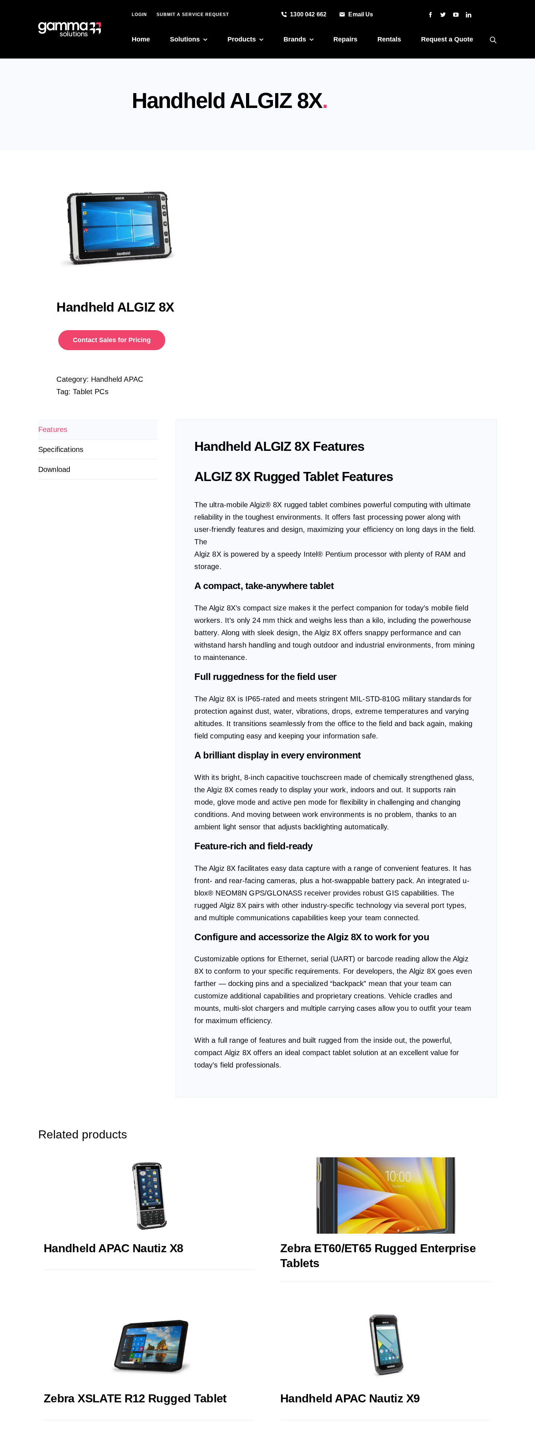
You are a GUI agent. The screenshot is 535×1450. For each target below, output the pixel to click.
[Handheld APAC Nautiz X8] (149, 1195)
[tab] (98, 430)
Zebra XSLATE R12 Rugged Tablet (135, 1398)
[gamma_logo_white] (69, 26)
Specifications (60, 449)
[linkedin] (468, 14)
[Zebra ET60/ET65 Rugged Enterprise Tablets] (386, 1195)
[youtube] (456, 14)
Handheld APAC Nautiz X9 (350, 1398)
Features (52, 429)
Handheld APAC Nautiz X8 (113, 1248)
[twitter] (443, 14)
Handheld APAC (117, 379)
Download (54, 469)
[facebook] (430, 14)
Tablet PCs (90, 392)
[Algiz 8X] (148, 226)
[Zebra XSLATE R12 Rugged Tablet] (149, 1345)
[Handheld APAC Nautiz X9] (386, 1345)
